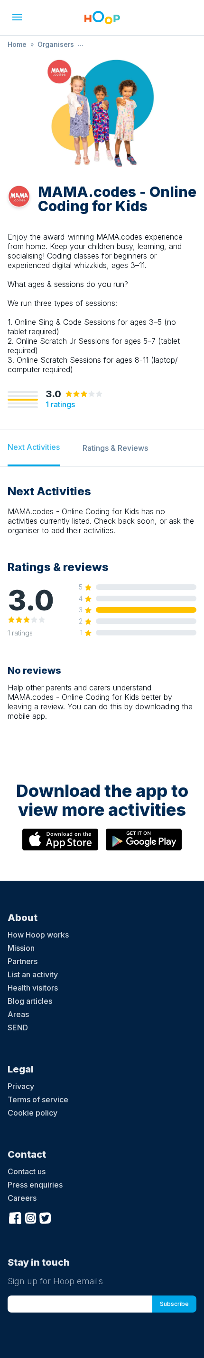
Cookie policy (32, 1112)
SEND (18, 1027)
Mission (21, 948)
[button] (17, 17)
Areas (18, 1014)
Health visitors (33, 987)
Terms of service (38, 1099)
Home (17, 44)
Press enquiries (35, 1184)
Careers (22, 1198)
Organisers (55, 44)
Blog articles (30, 1001)
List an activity (33, 974)
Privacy (21, 1086)
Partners (22, 961)
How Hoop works (38, 934)
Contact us (27, 1171)
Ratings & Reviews (115, 448)
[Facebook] (15, 1217)
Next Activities (34, 447)
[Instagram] (30, 1217)
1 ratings (60, 404)
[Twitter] (45, 1217)
